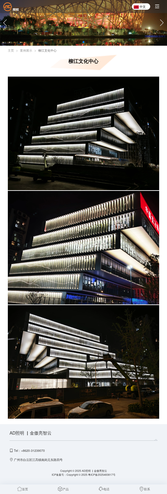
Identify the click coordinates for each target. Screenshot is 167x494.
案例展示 (26, 50)
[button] (76, 42)
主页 (11, 50)
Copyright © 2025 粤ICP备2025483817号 (91, 474)
